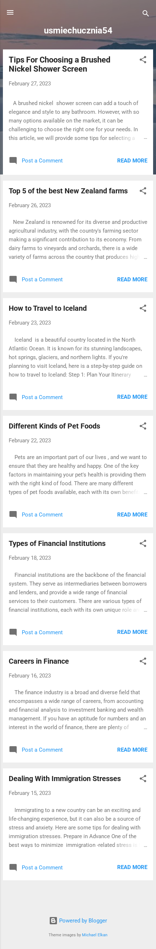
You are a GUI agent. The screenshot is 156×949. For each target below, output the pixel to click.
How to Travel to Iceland (48, 308)
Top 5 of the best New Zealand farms (68, 190)
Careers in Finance (39, 661)
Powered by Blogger (82, 920)
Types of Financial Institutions (57, 543)
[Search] (145, 15)
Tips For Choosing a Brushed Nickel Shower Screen (59, 64)
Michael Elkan (94, 935)
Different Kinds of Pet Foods (54, 426)
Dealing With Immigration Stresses (65, 778)
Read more (132, 160)
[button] (143, 61)
